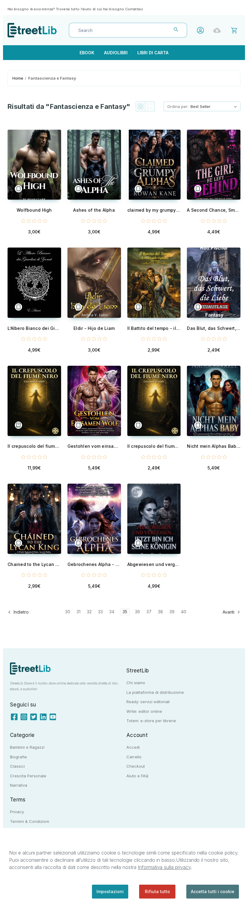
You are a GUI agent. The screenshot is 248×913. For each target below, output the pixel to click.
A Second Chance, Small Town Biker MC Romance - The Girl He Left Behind (213, 210)
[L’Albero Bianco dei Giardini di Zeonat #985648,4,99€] (34, 283)
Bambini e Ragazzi (27, 747)
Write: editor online (144, 711)
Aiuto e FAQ (137, 775)
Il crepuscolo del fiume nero (34, 446)
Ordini (218, 30)
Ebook (87, 52)
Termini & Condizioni (29, 821)
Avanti (229, 611)
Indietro (20, 611)
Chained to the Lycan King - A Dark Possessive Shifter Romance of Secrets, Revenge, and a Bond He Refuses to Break (34, 564)
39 (172, 611)
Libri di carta (152, 52)
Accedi (202, 30)
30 (67, 611)
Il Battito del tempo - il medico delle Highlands (154, 328)
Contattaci (134, 9)
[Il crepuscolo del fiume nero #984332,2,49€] (154, 401)
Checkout (135, 766)
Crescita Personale (28, 775)
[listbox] (215, 106)
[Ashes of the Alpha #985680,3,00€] (94, 165)
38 (160, 611)
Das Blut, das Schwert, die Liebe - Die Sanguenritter (213, 328)
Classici (17, 766)
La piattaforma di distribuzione (155, 692)
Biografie (18, 756)
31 (78, 611)
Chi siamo (135, 682)
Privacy (17, 811)
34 (111, 611)
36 (137, 611)
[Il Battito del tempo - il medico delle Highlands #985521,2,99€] (154, 283)
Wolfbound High (34, 210)
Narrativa (18, 785)
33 (100, 611)
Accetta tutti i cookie (212, 891)
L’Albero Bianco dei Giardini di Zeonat (34, 328)
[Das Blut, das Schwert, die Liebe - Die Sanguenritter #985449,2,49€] (213, 283)
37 (149, 611)
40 (183, 611)
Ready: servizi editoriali (148, 701)
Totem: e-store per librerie (151, 720)
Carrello (134, 756)
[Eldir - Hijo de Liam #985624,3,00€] (94, 283)
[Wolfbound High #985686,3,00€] (34, 165)
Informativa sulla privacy (164, 867)
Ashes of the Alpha (94, 210)
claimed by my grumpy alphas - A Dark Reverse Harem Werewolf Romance (154, 210)
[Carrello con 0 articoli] (235, 30)
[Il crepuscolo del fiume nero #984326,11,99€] (34, 401)
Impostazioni (110, 891)
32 (89, 611)
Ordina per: (177, 106)
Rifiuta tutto (157, 891)
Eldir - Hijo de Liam (94, 328)
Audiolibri (116, 52)
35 (124, 611)
